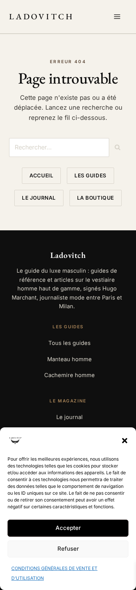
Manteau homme (69, 359)
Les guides (90, 175)
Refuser (68, 548)
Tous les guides (69, 343)
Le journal (39, 198)
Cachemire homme (69, 375)
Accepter (68, 527)
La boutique (95, 198)
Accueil (41, 175)
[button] (124, 440)
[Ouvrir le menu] (118, 16)
